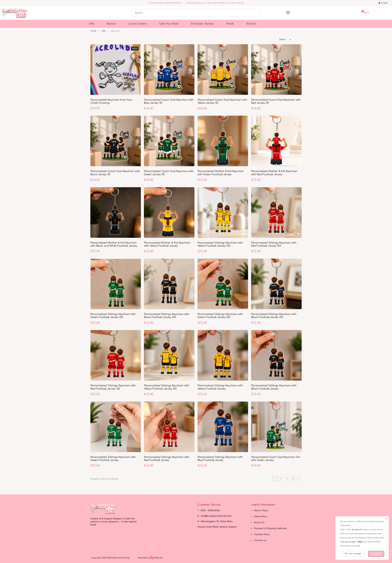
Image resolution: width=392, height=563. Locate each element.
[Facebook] (3, 3)
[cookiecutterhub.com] (103, 509)
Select (282, 39)
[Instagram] (6, 3)
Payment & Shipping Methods (270, 528)
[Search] (256, 13)
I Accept (376, 554)
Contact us (260, 540)
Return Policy (261, 510)
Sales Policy (260, 516)
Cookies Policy (262, 534)
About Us (259, 522)
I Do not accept (352, 554)
